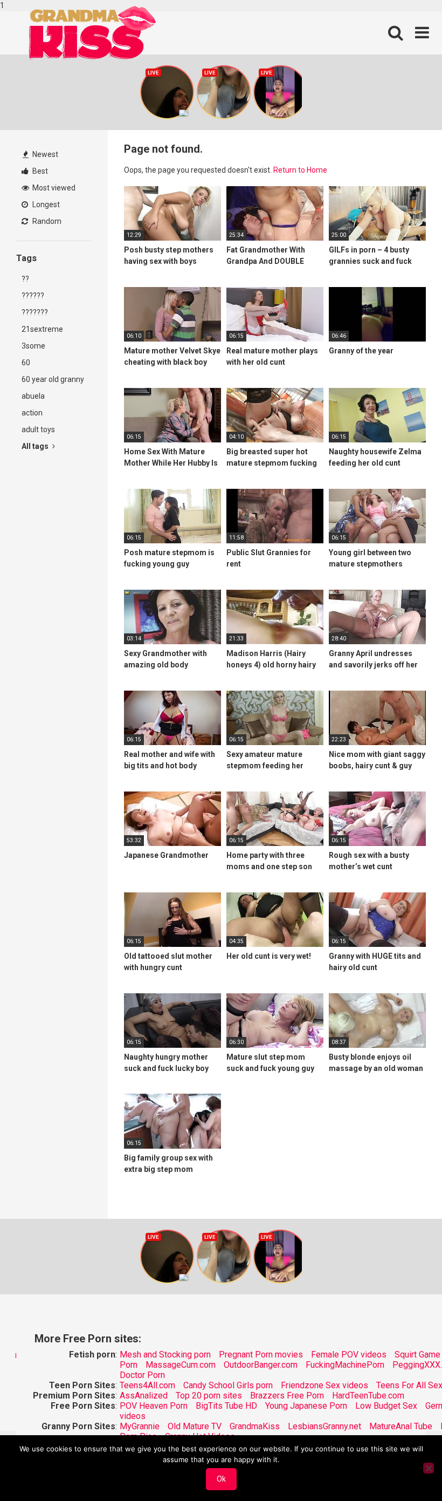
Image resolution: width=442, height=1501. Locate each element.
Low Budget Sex (386, 1406)
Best (39, 171)
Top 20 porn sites (209, 1395)
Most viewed (53, 187)
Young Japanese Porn (306, 1406)
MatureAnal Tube (400, 1426)
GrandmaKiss (255, 1426)
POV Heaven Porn (154, 1406)
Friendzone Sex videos (324, 1385)
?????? (33, 295)
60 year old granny (53, 379)
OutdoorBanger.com (261, 1365)
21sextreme (42, 329)
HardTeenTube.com (368, 1395)
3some (33, 346)
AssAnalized (144, 1395)
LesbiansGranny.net (324, 1426)
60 (26, 362)
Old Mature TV (195, 1426)
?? (25, 279)
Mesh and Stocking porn (165, 1354)
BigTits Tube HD (226, 1406)
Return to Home (300, 170)
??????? (35, 312)
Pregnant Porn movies (261, 1354)
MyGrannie (140, 1426)
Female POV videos (348, 1354)
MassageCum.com (181, 1365)
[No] (428, 1468)
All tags (36, 446)
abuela (33, 396)
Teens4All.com (147, 1385)
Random (46, 221)
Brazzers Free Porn (287, 1395)
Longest (45, 204)
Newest (44, 154)
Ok (221, 1479)
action (32, 412)
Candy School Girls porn (228, 1385)
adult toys (38, 429)
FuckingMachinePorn (345, 1365)
